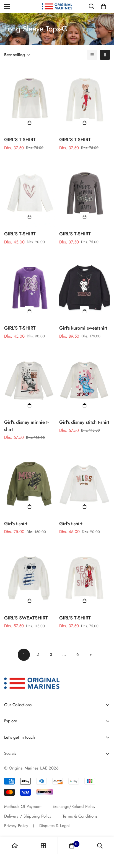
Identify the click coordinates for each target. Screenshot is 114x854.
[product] (14, 845)
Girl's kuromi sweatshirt (83, 328)
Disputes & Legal (54, 826)
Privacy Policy (16, 826)
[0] (103, 6)
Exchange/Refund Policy (74, 806)
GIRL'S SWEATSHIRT (26, 617)
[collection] (43, 845)
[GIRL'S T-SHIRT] (29, 99)
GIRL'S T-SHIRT (20, 139)
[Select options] (29, 122)
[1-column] (92, 55)
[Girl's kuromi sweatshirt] (84, 287)
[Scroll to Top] (104, 824)
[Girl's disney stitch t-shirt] (84, 381)
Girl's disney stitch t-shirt (84, 422)
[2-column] (105, 55)
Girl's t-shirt (15, 523)
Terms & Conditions (80, 816)
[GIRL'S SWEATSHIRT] (29, 577)
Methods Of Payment (23, 806)
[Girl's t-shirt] (29, 483)
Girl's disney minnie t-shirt (26, 426)
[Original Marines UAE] (57, 7)
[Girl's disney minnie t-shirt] (29, 381)
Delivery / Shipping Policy (27, 816)
